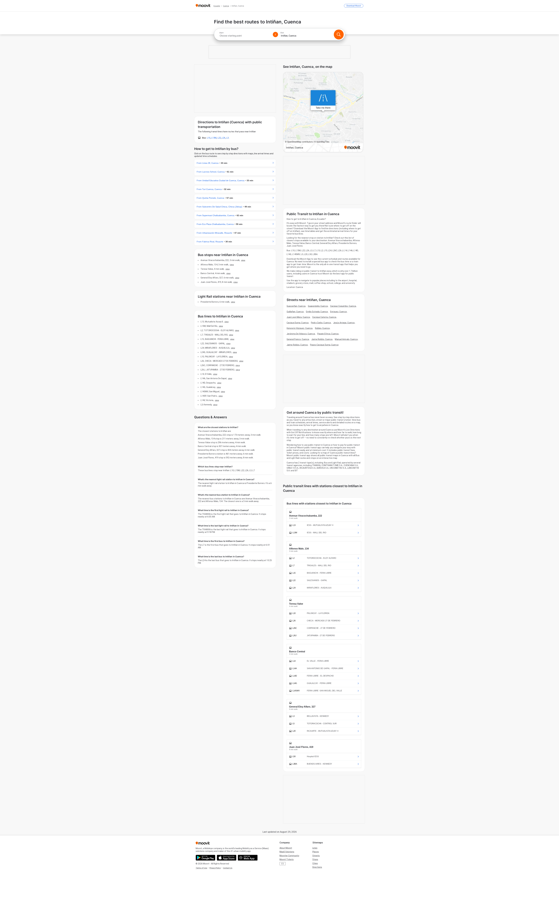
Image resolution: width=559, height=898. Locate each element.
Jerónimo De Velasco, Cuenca (301, 334)
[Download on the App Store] (226, 858)
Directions (317, 867)
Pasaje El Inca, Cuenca (327, 334)
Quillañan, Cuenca (295, 311)
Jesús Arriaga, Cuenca (343, 323)
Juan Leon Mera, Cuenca (298, 317)
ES (282, 863)
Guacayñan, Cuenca (296, 306)
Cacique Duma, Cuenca (297, 323)
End (282, 33)
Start (221, 33)
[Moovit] (203, 6)
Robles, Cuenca (322, 328)
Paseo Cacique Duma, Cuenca (324, 345)
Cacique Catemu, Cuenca (324, 317)
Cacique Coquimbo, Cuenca (343, 306)
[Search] (339, 34)
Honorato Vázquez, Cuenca (299, 328)
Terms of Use (201, 868)
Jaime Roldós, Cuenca (321, 339)
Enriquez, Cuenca (338, 311)
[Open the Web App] (248, 858)
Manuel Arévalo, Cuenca (346, 339)
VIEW (243, 260)
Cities (315, 863)
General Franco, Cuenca (298, 339)
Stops (315, 859)
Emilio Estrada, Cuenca (317, 311)
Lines (314, 848)
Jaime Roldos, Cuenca (297, 345)
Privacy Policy (215, 868)
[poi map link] (323, 112)
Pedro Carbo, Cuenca (321, 323)
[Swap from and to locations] (275, 34)
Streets (316, 855)
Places (315, 852)
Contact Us (227, 868)
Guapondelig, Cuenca (318, 306)
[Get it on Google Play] (205, 858)
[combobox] (244, 35)
